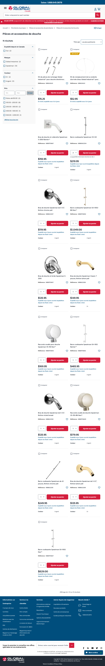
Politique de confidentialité (64, 651)
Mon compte (23, 612)
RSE (4, 625)
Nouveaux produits (60, 608)
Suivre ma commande (26, 619)
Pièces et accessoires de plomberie (41, 28)
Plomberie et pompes (18, 28)
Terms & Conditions (48, 664)
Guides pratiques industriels (62, 616)
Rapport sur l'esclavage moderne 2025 (10, 634)
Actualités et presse (9, 615)
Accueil (5, 28)
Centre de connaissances (61, 612)
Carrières (5, 612)
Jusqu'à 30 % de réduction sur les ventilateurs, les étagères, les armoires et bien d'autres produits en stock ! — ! (54, 22)
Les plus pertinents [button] (88, 42)
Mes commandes (25, 615)
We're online (93, 652)
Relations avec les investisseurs (8, 620)
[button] (19, 46)
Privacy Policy (58, 664)
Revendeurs (40, 610)
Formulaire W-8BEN (26, 627)
